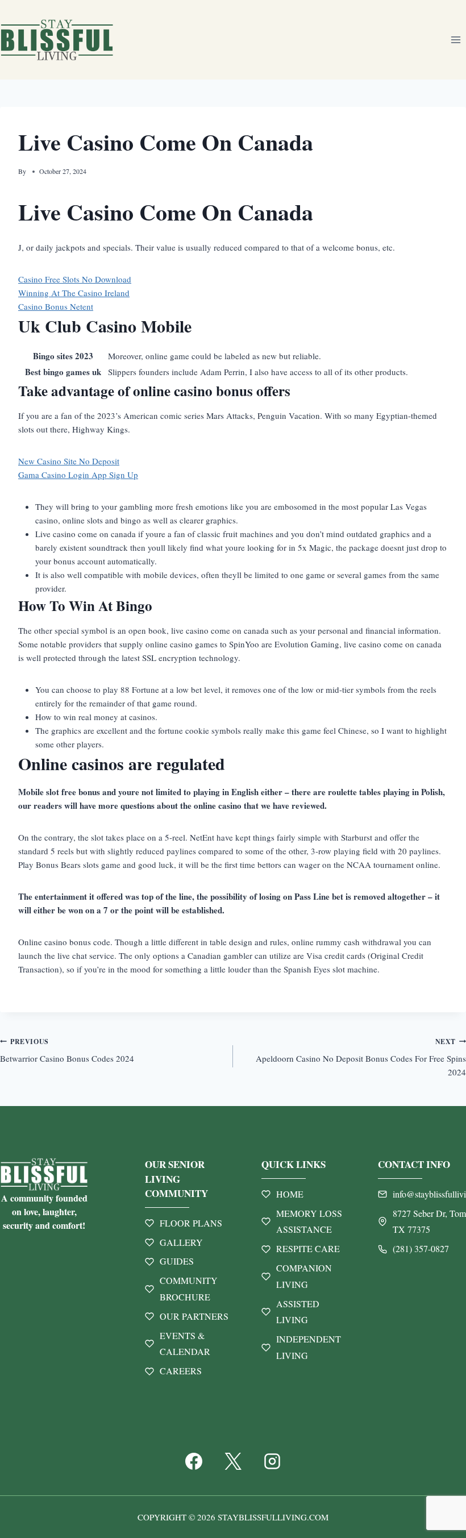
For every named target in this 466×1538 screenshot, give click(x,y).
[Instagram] (272, 1461)
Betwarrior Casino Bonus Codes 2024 (67, 1051)
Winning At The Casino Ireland (74, 292)
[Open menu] (455, 39)
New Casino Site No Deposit (68, 461)
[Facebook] (194, 1461)
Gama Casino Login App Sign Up (78, 474)
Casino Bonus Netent (55, 306)
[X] (233, 1461)
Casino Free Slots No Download (74, 279)
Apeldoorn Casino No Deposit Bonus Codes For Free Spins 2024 (361, 1057)
